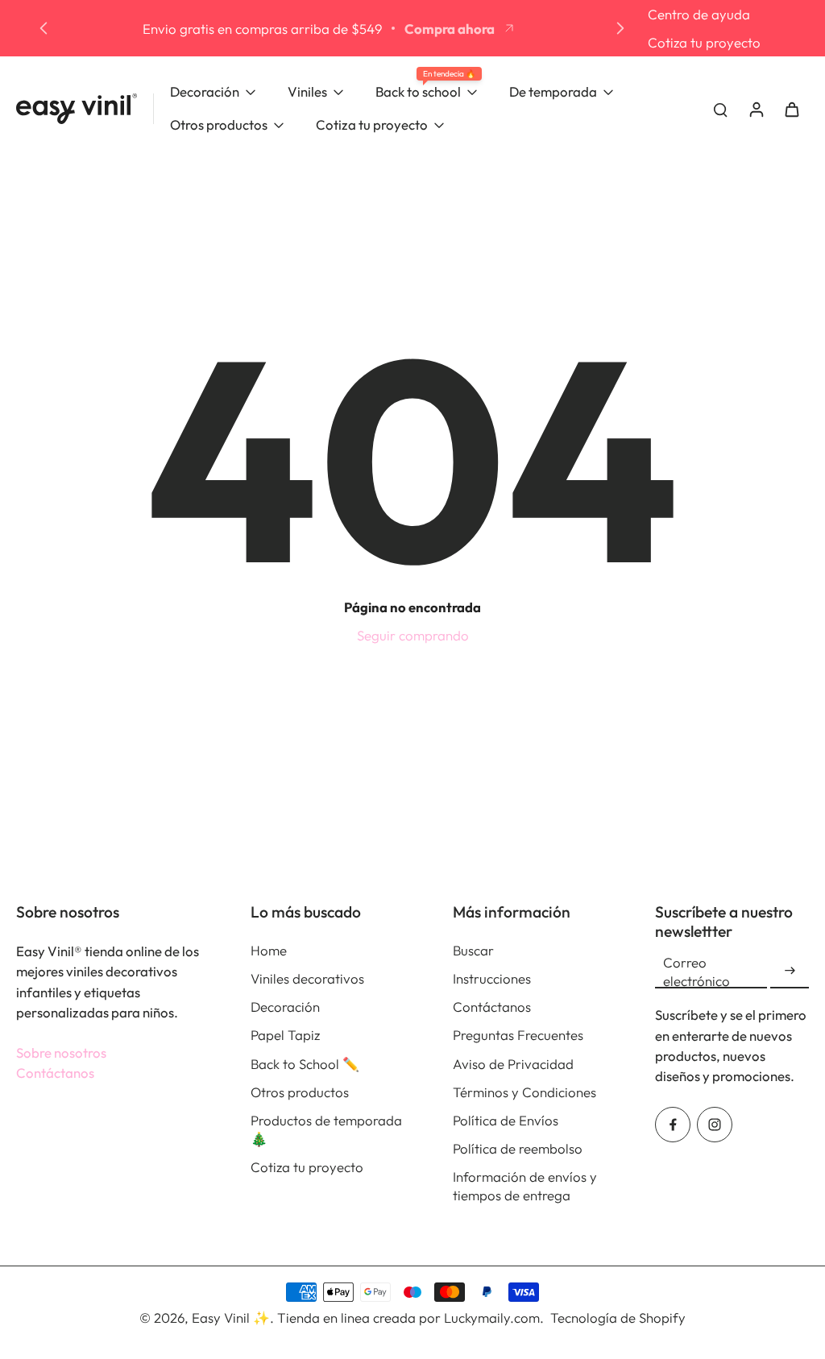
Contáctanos (55, 1072)
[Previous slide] (43, 28)
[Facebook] (672, 1124)
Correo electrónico (696, 971)
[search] (720, 109)
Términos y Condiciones (524, 1091)
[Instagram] (714, 1124)
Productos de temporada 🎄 (326, 1129)
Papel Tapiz (285, 1034)
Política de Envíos (505, 1120)
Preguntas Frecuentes (518, 1034)
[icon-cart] (791, 109)
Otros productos (300, 1091)
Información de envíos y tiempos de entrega (525, 1186)
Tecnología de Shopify (618, 1317)
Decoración (285, 1006)
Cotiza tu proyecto (704, 42)
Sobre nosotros (61, 1052)
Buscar (473, 950)
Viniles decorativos (307, 978)
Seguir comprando (413, 635)
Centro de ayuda (699, 14)
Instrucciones (492, 978)
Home (269, 950)
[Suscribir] (789, 971)
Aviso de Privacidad (513, 1063)
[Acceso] (755, 109)
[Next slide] (620, 28)
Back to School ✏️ (305, 1063)
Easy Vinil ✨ (231, 1317)
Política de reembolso (517, 1148)
